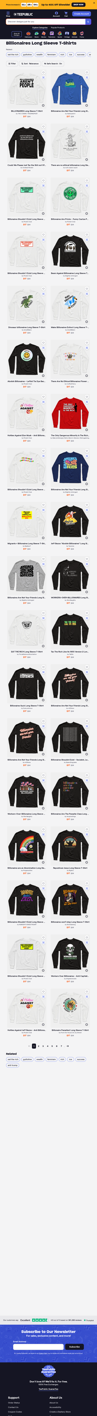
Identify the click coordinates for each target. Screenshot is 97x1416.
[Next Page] (68, 1046)
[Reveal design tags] (43, 105)
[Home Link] (23, 14)
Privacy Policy (43, 1353)
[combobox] (46, 22)
